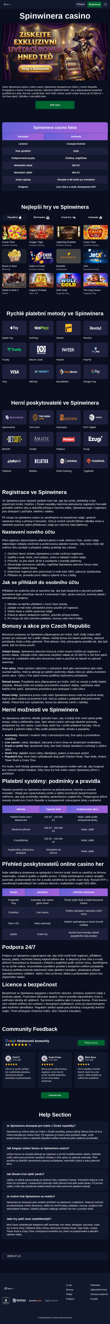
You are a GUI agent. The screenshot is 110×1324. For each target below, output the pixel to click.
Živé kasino (39, 217)
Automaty (93, 217)
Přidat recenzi (91, 1043)
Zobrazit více (55, 1095)
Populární (12, 217)
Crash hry (66, 217)
